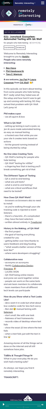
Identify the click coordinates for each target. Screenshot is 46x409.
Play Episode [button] (9, 47)
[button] (23, 404)
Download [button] (21, 47)
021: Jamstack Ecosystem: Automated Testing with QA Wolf (23, 37)
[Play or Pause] (3, 404)
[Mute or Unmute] (42, 404)
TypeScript (36, 222)
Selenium (8, 312)
